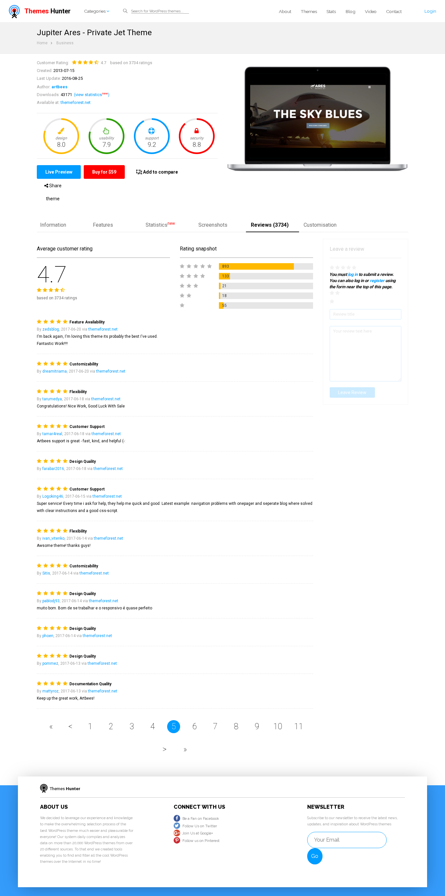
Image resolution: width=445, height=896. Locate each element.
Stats (331, 11)
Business (65, 43)
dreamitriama (54, 371)
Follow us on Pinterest (201, 841)
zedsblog (50, 329)
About (285, 11)
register (377, 280)
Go (314, 856)
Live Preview (58, 172)
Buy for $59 (104, 172)
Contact (394, 11)
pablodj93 (51, 601)
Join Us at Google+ (197, 833)
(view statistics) (91, 94)
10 (277, 726)
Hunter (47, 11)
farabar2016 (53, 468)
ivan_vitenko (53, 538)
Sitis (46, 573)
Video (371, 11)
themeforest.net (76, 102)
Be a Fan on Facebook (200, 819)
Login (430, 11)
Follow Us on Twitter (199, 826)
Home (42, 43)
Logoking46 (52, 496)
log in (353, 274)
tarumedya (52, 399)
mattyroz (50, 691)
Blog (350, 11)
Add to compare (160, 172)
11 (298, 726)
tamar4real (52, 434)
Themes (309, 11)
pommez (50, 663)
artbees (59, 86)
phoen (47, 635)
